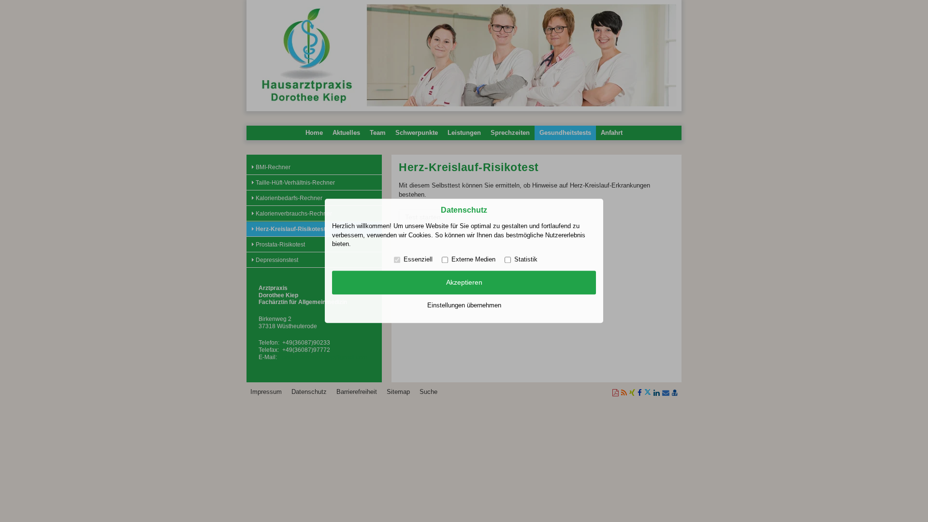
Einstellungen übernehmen (464, 305)
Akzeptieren (464, 282)
